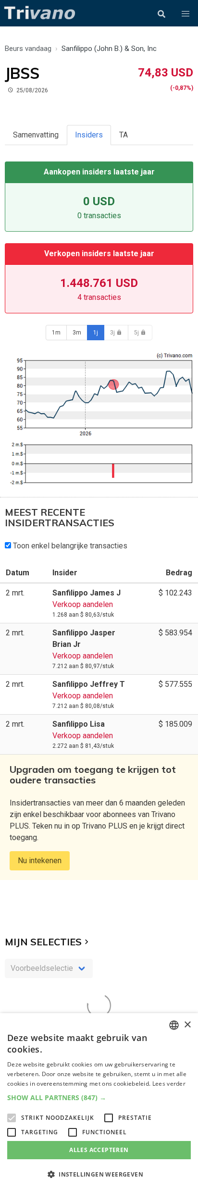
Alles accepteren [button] (98, 1150)
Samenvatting (36, 134)
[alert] (99, 1101)
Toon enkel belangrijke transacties (69, 545)
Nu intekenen (40, 860)
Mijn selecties (43, 942)
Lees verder (169, 1083)
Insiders (89, 134)
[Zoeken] (161, 14)
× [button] (187, 1025)
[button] (185, 13)
